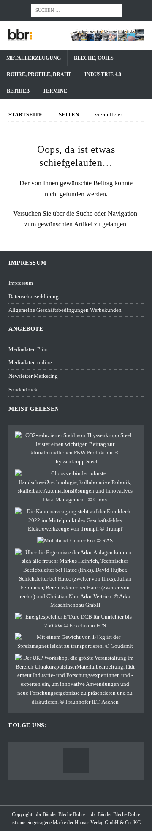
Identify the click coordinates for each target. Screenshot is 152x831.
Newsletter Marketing (33, 376)
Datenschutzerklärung (33, 296)
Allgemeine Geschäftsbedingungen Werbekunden (65, 310)
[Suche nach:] (76, 9)
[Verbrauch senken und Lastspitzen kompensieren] (75, 621)
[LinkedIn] (76, 760)
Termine (55, 91)
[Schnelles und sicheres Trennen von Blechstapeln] (75, 642)
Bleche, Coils (94, 58)
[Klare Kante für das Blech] (75, 520)
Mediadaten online (30, 362)
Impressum (20, 283)
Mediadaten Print (28, 349)
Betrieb (18, 91)
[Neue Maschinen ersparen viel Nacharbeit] (75, 579)
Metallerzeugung (33, 58)
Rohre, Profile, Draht (39, 74)
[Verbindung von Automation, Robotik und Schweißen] (75, 486)
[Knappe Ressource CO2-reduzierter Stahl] (75, 448)
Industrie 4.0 (102, 74)
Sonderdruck (23, 389)
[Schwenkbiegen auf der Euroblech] (75, 541)
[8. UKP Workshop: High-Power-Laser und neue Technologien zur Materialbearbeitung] (75, 680)
